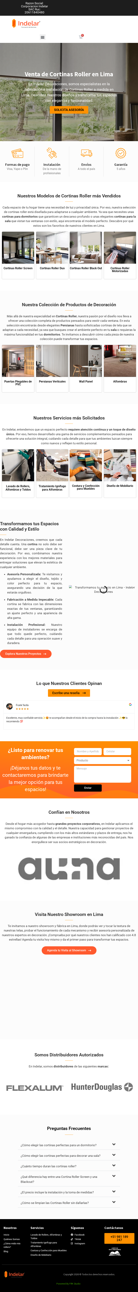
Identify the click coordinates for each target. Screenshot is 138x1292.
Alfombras (120, 381)
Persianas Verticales (52, 381)
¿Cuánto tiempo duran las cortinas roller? (48, 1166)
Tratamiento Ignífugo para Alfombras (52, 487)
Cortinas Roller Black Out (86, 268)
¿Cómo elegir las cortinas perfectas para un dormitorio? (58, 1145)
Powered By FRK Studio (68, 1283)
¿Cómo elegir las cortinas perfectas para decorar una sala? (60, 1155)
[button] (43, 37)
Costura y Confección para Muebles (86, 487)
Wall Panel (86, 381)
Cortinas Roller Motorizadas (120, 270)
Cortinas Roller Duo (52, 268)
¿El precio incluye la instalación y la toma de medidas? (57, 1192)
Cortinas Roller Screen (18, 268)
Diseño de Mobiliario (120, 486)
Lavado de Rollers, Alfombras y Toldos (18, 487)
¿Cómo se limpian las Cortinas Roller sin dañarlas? (55, 1203)
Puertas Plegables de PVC (18, 383)
